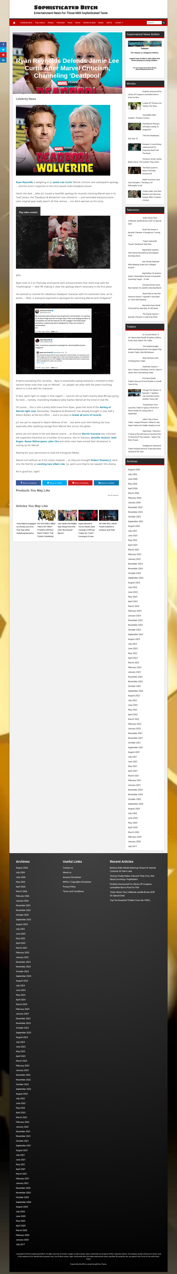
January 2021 (134, 785)
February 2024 (134, 611)
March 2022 (133, 719)
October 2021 (134, 742)
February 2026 (134, 498)
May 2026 (132, 484)
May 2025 (132, 540)
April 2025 (133, 545)
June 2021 (133, 761)
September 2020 (135, 804)
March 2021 (133, 775)
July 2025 (132, 531)
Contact (118, 23)
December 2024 (135, 564)
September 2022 (135, 691)
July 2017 (132, 846)
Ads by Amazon (113, 495)
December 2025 (135, 507)
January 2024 (134, 615)
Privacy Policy (69, 886)
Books (101, 23)
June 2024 (133, 592)
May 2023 (132, 653)
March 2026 (133, 493)
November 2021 (135, 738)
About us (67, 872)
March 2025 (133, 549)
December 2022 (135, 677)
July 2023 (132, 644)
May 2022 (132, 709)
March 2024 (133, 606)
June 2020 (133, 818)
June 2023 (133, 648)
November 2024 (135, 568)
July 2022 (132, 700)
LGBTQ (109, 23)
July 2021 (132, 757)
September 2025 (135, 521)
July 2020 (132, 813)
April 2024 (133, 601)
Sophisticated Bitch (66, 7)
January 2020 (134, 841)
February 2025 (134, 554)
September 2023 (135, 634)
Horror (77, 23)
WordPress (83, 1264)
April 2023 (133, 658)
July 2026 (132, 474)
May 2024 (132, 597)
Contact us (68, 868)
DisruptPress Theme (99, 1264)
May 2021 (132, 766)
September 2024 (135, 578)
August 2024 (134, 582)
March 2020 (133, 832)
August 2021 (134, 752)
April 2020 (133, 827)
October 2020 (134, 799)
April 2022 (133, 714)
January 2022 (134, 728)
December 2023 (135, 620)
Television (60, 23)
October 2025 (134, 516)
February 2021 (134, 780)
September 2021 (135, 747)
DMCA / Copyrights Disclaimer (77, 882)
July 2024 (132, 587)
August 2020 (134, 808)
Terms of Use (146, 1256)
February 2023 (134, 667)
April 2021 (133, 771)
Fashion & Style (89, 23)
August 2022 (134, 695)
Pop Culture (40, 23)
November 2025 (135, 512)
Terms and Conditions (73, 891)
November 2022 (135, 681)
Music (70, 23)
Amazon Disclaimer (72, 877)
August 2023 (134, 639)
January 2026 (134, 502)
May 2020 (132, 823)
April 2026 (133, 488)
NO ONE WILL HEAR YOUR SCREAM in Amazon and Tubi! (108, 526)
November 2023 (135, 625)
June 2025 (133, 535)
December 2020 (135, 790)
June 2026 (133, 479)
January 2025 (134, 559)
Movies (51, 23)
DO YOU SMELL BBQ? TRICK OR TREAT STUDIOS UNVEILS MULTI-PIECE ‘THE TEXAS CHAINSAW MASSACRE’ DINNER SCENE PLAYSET (46, 533)
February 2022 (134, 724)
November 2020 (135, 794)
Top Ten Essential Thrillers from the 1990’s (130, 900)
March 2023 (133, 662)
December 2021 (135, 733)
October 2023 (134, 630)
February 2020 (134, 837)
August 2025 (134, 526)
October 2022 (134, 686)
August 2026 (134, 469)
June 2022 (133, 705)
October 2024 (134, 573)
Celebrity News (26, 23)
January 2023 (134, 672)
